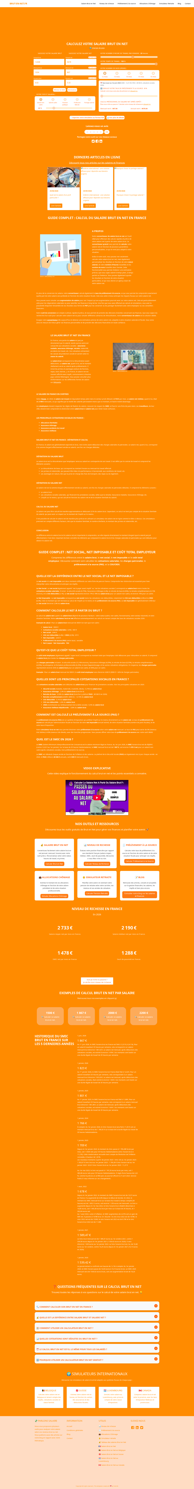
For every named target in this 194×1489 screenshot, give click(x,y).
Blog (179, 3)
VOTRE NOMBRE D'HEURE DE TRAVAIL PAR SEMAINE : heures (124, 53)
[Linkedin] (100, 141)
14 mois (129, 77)
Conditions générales (75, 1430)
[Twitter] (93, 141)
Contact (188, 3)
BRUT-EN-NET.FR (18, 3)
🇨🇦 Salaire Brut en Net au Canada (111, 1465)
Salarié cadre (53, 102)
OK (107, 132)
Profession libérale (77, 104)
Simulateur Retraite (166, 3)
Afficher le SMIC (59, 90)
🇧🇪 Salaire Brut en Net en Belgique (112, 1450)
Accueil (69, 1426)
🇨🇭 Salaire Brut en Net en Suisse (111, 1454)
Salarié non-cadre (40, 104)
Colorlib (116, 1486)
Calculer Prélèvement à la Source (140, 861)
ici (116, 998)
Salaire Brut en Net (88, 3)
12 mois (105, 77)
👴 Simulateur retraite (107, 1438)
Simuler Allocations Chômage (54, 896)
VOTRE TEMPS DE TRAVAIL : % (113, 61)
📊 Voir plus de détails (115, 117)
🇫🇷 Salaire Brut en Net (107, 1446)
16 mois (153, 77)
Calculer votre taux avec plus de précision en (119, 91)
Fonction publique (65, 104)
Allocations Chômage (147, 3)
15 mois (141, 77)
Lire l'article (56, 205)
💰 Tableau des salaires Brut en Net (112, 1442)
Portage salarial (89, 102)
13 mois (117, 77)
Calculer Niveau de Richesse (97, 864)
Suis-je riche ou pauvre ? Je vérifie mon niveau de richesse (97, 981)
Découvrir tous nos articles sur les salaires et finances (97, 162)
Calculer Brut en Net (54, 864)
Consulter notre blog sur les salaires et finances (139, 894)
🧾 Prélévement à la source (109, 1430)
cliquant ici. (134, 91)
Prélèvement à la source (127, 3)
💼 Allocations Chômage (108, 1434)
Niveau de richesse (106, 3)
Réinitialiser (72, 90)
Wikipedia (57, 382)
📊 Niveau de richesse (107, 1426)
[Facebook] (97, 141)
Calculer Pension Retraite (97, 893)
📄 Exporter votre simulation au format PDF (87, 117)
